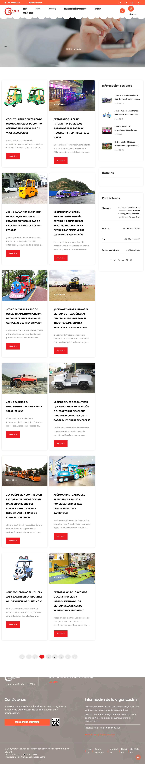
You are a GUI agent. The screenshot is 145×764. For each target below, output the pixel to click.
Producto (52, 8)
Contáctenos (135, 750)
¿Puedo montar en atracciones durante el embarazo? (125, 130)
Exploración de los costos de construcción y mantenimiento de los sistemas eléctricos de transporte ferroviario (70, 601)
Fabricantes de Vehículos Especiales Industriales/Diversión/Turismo (25, 757)
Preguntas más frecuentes (75, 8)
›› (74, 657)
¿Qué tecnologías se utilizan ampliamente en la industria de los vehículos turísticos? (24, 596)
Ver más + (13, 156)
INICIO (25, 8)
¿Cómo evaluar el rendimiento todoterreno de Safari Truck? (24, 406)
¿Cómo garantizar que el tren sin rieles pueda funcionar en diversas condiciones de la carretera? (69, 504)
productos (114, 750)
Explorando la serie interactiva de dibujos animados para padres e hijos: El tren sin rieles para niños (71, 128)
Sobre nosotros (99, 750)
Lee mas (53, 682)
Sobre (38, 8)
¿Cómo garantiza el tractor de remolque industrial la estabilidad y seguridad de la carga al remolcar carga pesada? (23, 221)
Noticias (98, 8)
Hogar (90, 750)
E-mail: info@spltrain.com (100, 734)
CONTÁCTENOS (28, 12)
